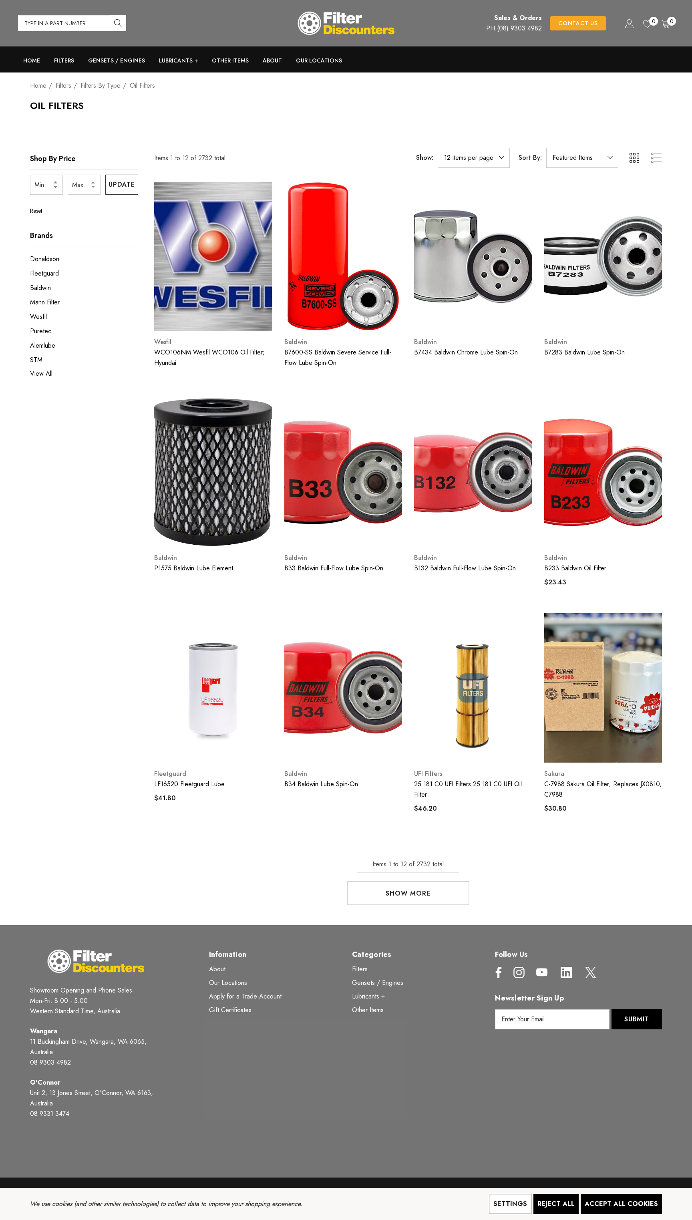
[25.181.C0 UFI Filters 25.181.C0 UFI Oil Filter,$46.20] (473, 687)
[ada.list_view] (656, 158)
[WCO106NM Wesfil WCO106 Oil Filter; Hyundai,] (213, 256)
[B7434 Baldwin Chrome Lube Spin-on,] (473, 256)
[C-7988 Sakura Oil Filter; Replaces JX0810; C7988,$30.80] (603, 687)
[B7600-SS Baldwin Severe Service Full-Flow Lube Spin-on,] (343, 256)
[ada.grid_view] (634, 158)
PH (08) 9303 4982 (514, 28)
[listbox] (582, 158)
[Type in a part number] (118, 23)
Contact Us (578, 23)
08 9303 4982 (50, 1062)
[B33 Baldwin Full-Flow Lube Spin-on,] (343, 472)
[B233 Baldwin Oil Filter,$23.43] (603, 472)
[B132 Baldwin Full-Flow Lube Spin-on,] (473, 472)
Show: (424, 158)
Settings (510, 1203)
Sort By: (530, 158)
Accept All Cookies (621, 1203)
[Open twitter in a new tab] (590, 972)
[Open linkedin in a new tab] (566, 972)
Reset (36, 211)
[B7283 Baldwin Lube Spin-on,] (603, 256)
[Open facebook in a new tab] (496, 972)
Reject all (556, 1203)
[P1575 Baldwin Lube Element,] (213, 472)
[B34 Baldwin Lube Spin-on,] (343, 687)
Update (122, 184)
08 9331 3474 (49, 1113)
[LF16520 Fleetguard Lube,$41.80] (213, 687)
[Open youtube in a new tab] (541, 972)
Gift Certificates (230, 1010)
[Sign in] (629, 23)
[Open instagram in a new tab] (518, 972)
